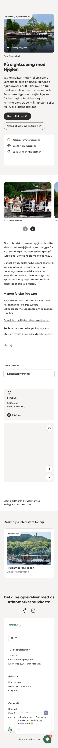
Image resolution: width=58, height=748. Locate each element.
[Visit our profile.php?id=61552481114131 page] (24, 610)
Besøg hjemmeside (23, 146)
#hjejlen (8, 334)
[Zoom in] (49, 469)
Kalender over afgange (25, 140)
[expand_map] (49, 428)
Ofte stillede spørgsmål (20, 659)
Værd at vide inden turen (22, 126)
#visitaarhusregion (42, 334)
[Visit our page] (33, 610)
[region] (29, 452)
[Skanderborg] (15, 625)
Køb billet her (15, 116)
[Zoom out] (49, 477)
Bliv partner (14, 682)
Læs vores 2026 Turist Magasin (24, 663)
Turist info (13, 655)
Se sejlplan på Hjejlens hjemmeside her (27, 320)
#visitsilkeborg (22, 334)
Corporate (13, 690)
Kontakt (12, 709)
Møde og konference (19, 686)
